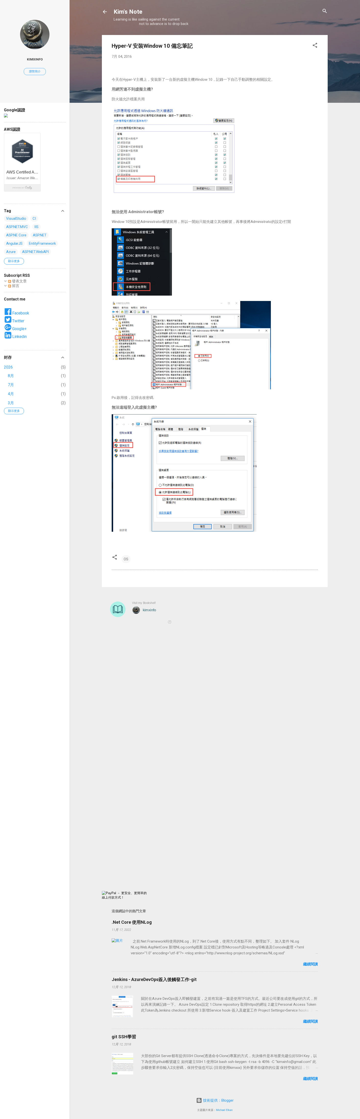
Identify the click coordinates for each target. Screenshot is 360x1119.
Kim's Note (128, 11)
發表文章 (19, 281)
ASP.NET (40, 235)
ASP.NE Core (16, 235)
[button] (315, 45)
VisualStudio (16, 218)
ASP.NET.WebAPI (35, 252)
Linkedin (19, 336)
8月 (11, 375)
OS (126, 559)
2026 (8, 367)
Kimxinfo (35, 59)
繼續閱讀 (310, 964)
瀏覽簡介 (35, 71)
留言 (15, 286)
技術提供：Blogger (218, 1100)
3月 (11, 403)
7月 (11, 384)
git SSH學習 (124, 1036)
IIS (36, 227)
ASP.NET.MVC (17, 227)
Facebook (20, 313)
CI (34, 218)
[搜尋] (325, 11)
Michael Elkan (224, 1110)
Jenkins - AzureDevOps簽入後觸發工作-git (154, 979)
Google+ (19, 328)
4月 (11, 394)
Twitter (17, 321)
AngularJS (14, 243)
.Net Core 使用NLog (132, 922)
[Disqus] (215, 698)
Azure (11, 252)
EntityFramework (42, 243)
